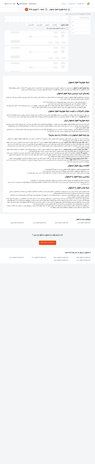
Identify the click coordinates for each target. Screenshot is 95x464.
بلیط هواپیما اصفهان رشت (39, 257)
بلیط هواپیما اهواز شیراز (39, 223)
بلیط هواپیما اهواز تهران (17, 223)
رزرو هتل (63, 4)
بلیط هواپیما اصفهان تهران (61, 260)
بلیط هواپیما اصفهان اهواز (47, 242)
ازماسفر (89, 14)
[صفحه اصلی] (88, 3)
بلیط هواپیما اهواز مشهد (61, 223)
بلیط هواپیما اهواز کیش (84, 223)
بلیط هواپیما (80, 4)
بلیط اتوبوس (71, 4)
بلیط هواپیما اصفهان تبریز (83, 260)
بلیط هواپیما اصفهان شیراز (16, 257)
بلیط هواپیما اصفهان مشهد (60, 257)
